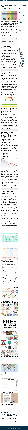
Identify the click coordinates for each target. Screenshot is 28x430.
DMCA (17, 428)
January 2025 (21, 47)
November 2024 (22, 49)
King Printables (5, 0)
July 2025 (21, 41)
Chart (4, 405)
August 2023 (21, 64)
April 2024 (21, 56)
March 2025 (21, 45)
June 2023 (21, 66)
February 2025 (22, 46)
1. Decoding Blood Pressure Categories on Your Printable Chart (9, 40)
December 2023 (22, 60)
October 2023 (21, 62)
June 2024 (21, 54)
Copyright (15, 428)
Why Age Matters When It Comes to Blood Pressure (7, 39)
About (10, 428)
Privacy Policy (12, 428)
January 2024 (21, 59)
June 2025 (21, 42)
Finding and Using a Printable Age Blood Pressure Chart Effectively (9, 41)
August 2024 (21, 52)
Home (8, 428)
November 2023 (22, 61)
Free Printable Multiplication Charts (3, 415)
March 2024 (21, 57)
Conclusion (3, 43)
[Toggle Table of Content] (16, 38)
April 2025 (21, 44)
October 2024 (21, 50)
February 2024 (22, 58)
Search (25, 5)
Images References (5, 44)
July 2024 (21, 53)
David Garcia (9, 8)
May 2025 (21, 43)
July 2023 (21, 65)
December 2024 (22, 48)
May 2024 (21, 55)
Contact (19, 428)
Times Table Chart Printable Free (9, 414)
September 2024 (22, 51)
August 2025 (21, 40)
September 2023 (22, 63)
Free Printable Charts (15, 414)
